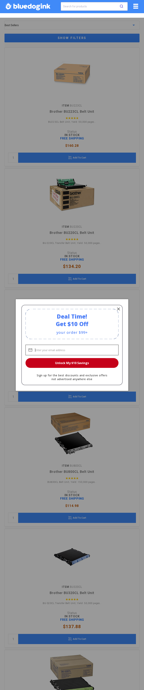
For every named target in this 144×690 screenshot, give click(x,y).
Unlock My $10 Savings (72, 363)
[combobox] (94, 6)
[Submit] (121, 6)
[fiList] (135, 7)
